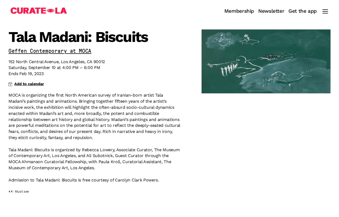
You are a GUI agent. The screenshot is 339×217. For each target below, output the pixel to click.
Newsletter (271, 11)
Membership (239, 11)
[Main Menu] (325, 11)
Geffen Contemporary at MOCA (49, 51)
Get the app (302, 11)
